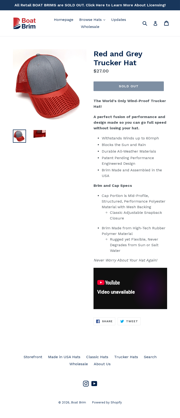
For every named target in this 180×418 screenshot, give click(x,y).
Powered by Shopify (107, 402)
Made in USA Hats (64, 357)
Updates (118, 19)
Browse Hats (93, 19)
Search (150, 357)
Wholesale (90, 26)
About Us (102, 364)
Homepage (63, 19)
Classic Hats (97, 357)
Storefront (33, 357)
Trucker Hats (126, 357)
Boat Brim (78, 402)
